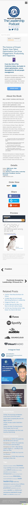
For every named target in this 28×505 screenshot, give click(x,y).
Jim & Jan (10, 478)
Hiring (17, 171)
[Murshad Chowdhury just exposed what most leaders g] (14, 397)
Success (18, 173)
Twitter (15, 200)
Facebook (15, 196)
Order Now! (14, 88)
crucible (4, 470)
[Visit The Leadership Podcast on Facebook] (15, 30)
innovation (11, 476)
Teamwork (5, 175)
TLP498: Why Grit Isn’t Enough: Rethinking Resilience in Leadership (15, 299)
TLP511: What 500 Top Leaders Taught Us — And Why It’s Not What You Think (13, 448)
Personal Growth (12, 486)
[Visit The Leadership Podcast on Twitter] (13, 30)
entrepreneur (7, 474)
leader (20, 478)
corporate (21, 468)
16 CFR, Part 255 (21, 257)
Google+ (15, 205)
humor (7, 476)
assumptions (10, 465)
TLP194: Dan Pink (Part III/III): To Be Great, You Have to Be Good (15, 309)
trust (8, 494)
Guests (13, 171)
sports (14, 490)
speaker (9, 490)
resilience (5, 490)
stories (17, 490)
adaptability (5, 465)
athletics (14, 465)
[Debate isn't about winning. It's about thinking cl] (14, 371)
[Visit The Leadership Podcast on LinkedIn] (10, 30)
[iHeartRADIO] (14, 343)
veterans (11, 494)
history (4, 476)
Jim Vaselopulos (14, 478)
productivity (13, 488)
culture (8, 470)
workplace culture (17, 494)
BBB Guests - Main (12, 168)
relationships (18, 488)
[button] (14, 3)
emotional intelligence (12, 472)
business (20, 465)
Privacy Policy (23, 501)
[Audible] (14, 330)
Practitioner (12, 173)
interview (16, 476)
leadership (8, 481)
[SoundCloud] (14, 337)
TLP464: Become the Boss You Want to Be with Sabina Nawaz (13, 305)
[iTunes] (14, 316)
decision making (18, 470)
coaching (9, 468)
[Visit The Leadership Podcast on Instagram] (17, 30)
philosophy (18, 486)
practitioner (7, 488)
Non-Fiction (6, 173)
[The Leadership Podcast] (14, 18)
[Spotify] (14, 323)
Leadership (22, 171)
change (4, 467)
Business (8, 171)
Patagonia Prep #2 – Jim (11, 302)
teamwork (14, 492)
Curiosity (13, 470)
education (5, 472)
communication (15, 467)
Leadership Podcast (14, 484)
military (22, 484)
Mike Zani (9, 170)
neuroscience (6, 486)
